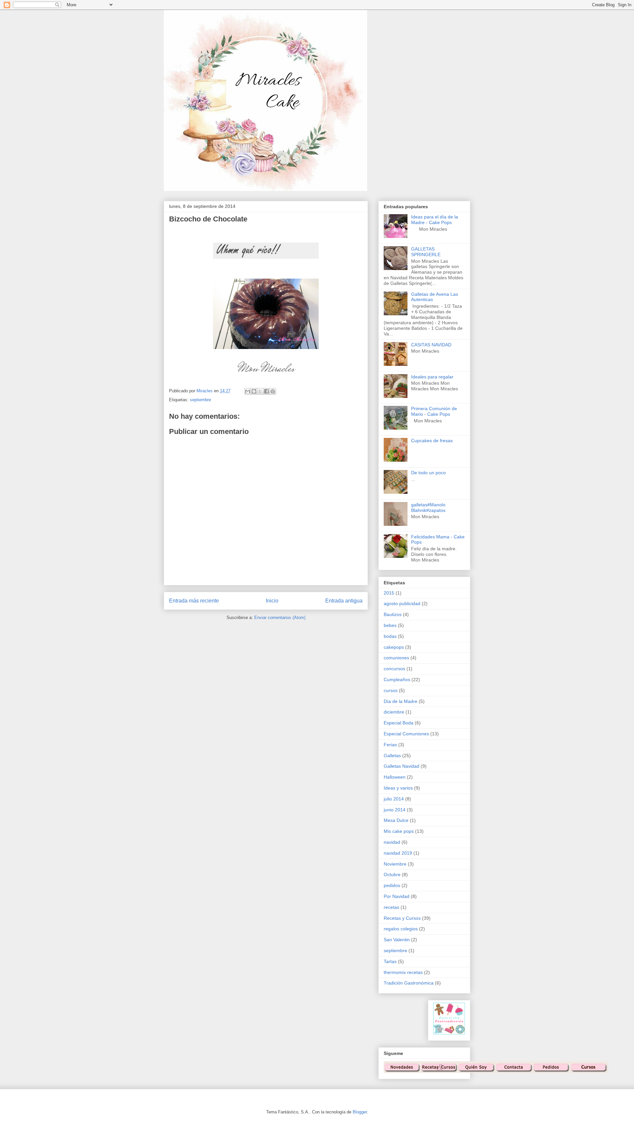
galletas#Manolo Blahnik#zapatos (428, 507)
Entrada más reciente (194, 600)
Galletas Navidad (401, 766)
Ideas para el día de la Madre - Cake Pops (434, 219)
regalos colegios (401, 928)
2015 (389, 593)
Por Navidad (396, 896)
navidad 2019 (398, 853)
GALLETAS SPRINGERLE (425, 251)
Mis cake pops (399, 831)
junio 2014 (394, 809)
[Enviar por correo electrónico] (247, 391)
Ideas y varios (398, 788)
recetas (391, 907)
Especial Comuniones (406, 733)
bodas (390, 636)
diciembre (394, 712)
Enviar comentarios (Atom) (279, 617)
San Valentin (397, 939)
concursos (394, 668)
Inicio (272, 600)
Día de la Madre (400, 701)
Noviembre (395, 864)
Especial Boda (398, 722)
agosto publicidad (402, 603)
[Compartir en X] (260, 391)
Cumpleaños (397, 679)
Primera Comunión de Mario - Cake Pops (434, 411)
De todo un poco (428, 472)
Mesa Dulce (396, 820)
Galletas (392, 755)
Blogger (360, 1111)
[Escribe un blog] (254, 391)
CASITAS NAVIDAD (431, 344)
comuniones (396, 657)
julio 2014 (394, 798)
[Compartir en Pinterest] (272, 391)
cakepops (394, 647)
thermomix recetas (403, 972)
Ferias (390, 744)
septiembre (200, 399)
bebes (390, 625)
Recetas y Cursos (402, 918)
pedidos (392, 885)
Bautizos (393, 614)
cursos (391, 690)
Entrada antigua (344, 600)
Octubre (392, 874)
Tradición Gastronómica (409, 983)
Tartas (390, 961)
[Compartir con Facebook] (266, 391)
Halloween (394, 777)
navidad (392, 842)
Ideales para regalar (432, 376)
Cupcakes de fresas (432, 440)
